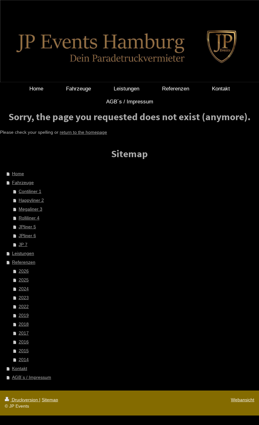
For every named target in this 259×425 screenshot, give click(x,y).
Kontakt (19, 368)
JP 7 (23, 244)
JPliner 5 (27, 226)
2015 (24, 350)
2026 (24, 271)
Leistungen (23, 253)
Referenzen (23, 262)
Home (18, 173)
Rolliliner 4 (29, 217)
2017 (24, 333)
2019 (24, 315)
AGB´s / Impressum (31, 377)
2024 (24, 288)
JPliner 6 (27, 235)
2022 (24, 306)
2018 (24, 324)
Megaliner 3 (30, 209)
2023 (24, 297)
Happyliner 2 (31, 200)
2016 (24, 341)
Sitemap (50, 399)
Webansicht (242, 399)
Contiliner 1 (30, 191)
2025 (24, 279)
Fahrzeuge (23, 182)
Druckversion (24, 399)
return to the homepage (83, 132)
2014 (24, 359)
